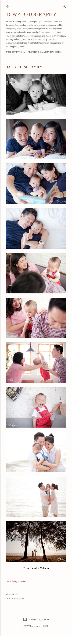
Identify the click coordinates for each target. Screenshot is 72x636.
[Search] (64, 5)
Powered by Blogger (38, 619)
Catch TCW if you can (16, 52)
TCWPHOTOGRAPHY (31, 13)
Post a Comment (16, 598)
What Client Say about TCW (41, 52)
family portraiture (19, 581)
